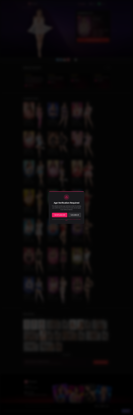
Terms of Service (73, 219)
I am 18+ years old (59, 215)
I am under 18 (75, 215)
